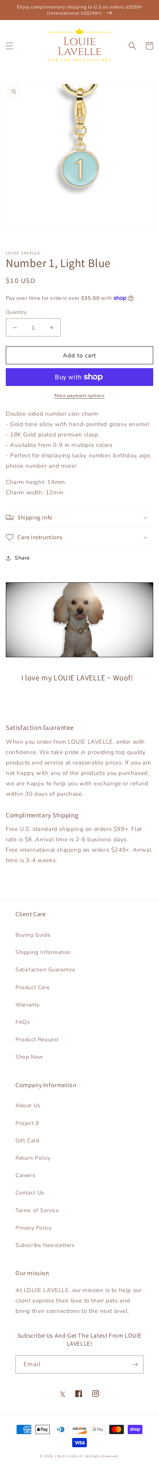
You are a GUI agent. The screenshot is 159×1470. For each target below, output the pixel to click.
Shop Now (29, 1057)
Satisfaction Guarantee (45, 969)
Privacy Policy (33, 1227)
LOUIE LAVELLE (69, 1456)
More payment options (79, 395)
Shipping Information (43, 952)
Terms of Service (37, 1210)
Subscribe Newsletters (45, 1245)
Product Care (32, 987)
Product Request (37, 1039)
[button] (9, 45)
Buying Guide (32, 935)
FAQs (22, 1022)
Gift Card (27, 1140)
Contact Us (29, 1192)
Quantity (16, 312)
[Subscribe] (134, 1364)
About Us (28, 1105)
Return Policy (33, 1158)
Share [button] (22, 558)
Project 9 (27, 1123)
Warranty (27, 1004)
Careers (25, 1175)
